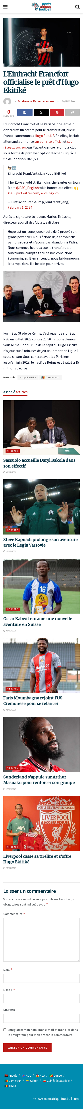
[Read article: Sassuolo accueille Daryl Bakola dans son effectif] (41, 427)
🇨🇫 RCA (40, 1076)
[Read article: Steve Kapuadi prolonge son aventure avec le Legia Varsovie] (41, 507)
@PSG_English (27, 187)
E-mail (9, 989)
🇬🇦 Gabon (32, 1081)
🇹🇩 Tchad (10, 1086)
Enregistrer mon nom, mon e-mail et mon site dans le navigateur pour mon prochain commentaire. (43, 1032)
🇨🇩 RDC (26, 1076)
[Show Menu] (5, 6)
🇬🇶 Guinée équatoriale (56, 1081)
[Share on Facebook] (25, 112)
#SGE (11, 193)
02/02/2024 (68, 101)
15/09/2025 (10, 551)
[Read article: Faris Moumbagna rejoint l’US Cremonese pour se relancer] (41, 665)
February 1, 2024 (20, 207)
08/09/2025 (10, 630)
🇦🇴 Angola (10, 1076)
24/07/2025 (10, 868)
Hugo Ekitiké (44, 135)
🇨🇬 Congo (55, 1076)
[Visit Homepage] (41, 6)
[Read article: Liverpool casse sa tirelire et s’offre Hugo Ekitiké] (41, 823)
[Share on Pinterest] (57, 112)
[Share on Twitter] (41, 112)
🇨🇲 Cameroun (50, 377)
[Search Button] (77, 6)
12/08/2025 (10, 789)
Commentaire (14, 914)
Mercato (12, 451)
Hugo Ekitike (28, 377)
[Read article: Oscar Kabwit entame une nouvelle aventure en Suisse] (41, 586)
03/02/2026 (10, 472)
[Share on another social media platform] (72, 112)
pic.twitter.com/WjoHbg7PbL (38, 193)
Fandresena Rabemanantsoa (35, 101)
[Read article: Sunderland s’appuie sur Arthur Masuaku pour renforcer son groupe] (41, 744)
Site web (9, 1010)
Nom (8, 970)
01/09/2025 (10, 709)
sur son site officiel (49, 141)
